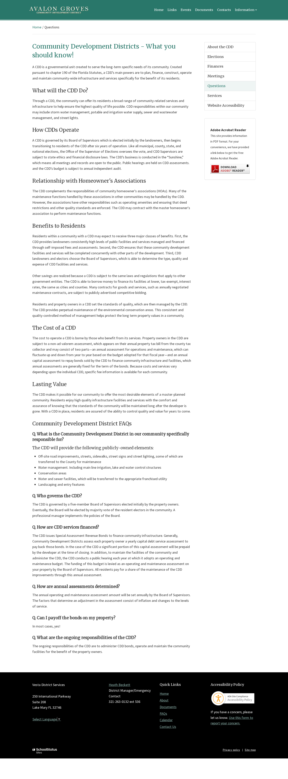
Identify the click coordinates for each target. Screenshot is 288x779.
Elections (215, 56)
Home (36, 27)
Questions (216, 86)
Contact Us (168, 726)
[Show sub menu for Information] (256, 10)
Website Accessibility (225, 105)
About (164, 700)
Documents (168, 707)
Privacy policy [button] (231, 749)
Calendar (166, 720)
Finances (215, 66)
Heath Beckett (119, 684)
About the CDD (220, 47)
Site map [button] (250, 749)
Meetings (215, 76)
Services (214, 95)
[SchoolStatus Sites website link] (44, 751)
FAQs (163, 713)
